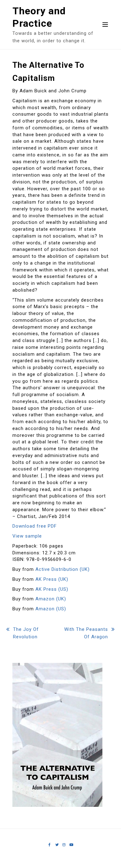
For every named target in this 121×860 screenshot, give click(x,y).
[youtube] (71, 845)
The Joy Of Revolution (26, 633)
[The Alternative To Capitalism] (57, 805)
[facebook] (50, 845)
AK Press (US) (51, 589)
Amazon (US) (50, 609)
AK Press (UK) (51, 579)
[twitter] (57, 845)
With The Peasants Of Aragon (86, 633)
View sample (27, 536)
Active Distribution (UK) (62, 569)
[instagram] (64, 845)
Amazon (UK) (50, 599)
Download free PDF (34, 526)
